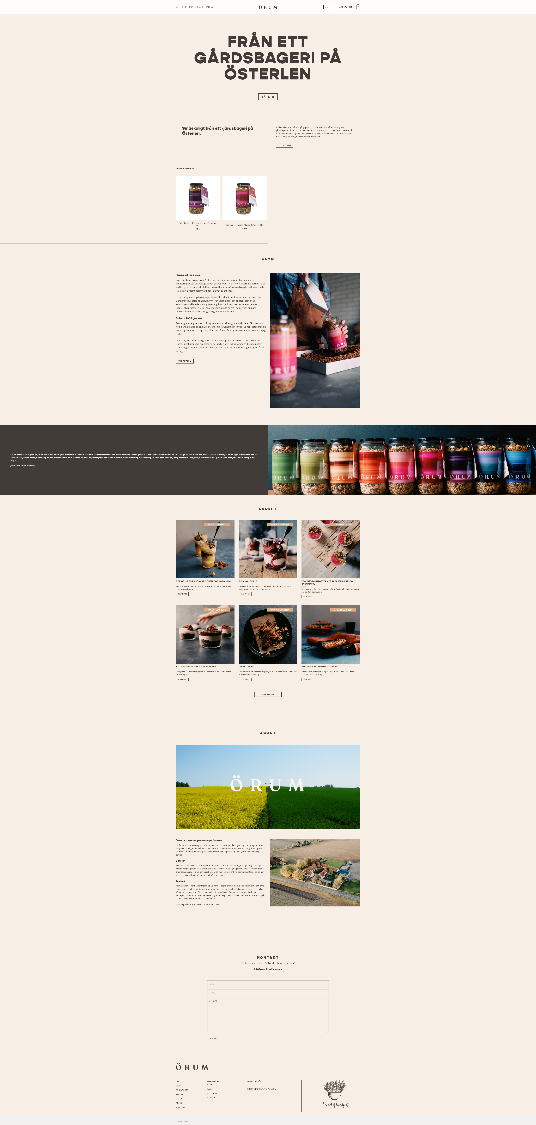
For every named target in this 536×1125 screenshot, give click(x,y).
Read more (182, 594)
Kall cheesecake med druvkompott (196, 666)
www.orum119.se (211, 904)
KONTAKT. (181, 1107)
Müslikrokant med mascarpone (320, 666)
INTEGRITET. (213, 1093)
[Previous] (13, 67)
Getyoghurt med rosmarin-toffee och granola (203, 581)
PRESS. (179, 1103)
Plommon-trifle (248, 581)
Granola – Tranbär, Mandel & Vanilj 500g (244, 225)
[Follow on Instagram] (259, 1081)
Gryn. (192, 7)
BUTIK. (179, 1081)
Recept (268, 509)
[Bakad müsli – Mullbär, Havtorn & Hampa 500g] (198, 198)
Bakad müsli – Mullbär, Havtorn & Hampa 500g (197, 224)
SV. (177, 7)
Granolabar (246, 666)
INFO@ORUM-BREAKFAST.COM (261, 1089)
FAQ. (209, 1089)
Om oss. (209, 7)
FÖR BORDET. (182, 1090)
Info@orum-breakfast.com (268, 969)
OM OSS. (180, 1098)
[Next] (522, 67)
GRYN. (179, 1085)
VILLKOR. (211, 1084)
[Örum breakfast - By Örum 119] (268, 7)
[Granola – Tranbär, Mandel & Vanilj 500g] (244, 198)
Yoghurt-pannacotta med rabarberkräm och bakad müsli (328, 582)
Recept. (200, 7)
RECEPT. (180, 1094)
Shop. (184, 7)
